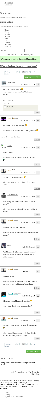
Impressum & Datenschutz (14, 397)
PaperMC (9, 382)
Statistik (7, 42)
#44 (38, 172)
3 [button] (17, 72)
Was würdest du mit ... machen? (18, 66)
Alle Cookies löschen (19, 372)
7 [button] (29, 72)
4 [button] (20, 72)
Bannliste (8, 44)
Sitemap (7, 395)
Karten (7, 38)
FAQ (6, 40)
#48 (38, 271)
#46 (38, 222)
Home (7, 30)
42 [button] (34, 72)
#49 (38, 296)
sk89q (36, 380)
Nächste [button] (7, 74)
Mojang (30, 380)
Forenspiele (28, 55)
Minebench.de (7, 380)
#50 (38, 320)
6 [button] (26, 72)
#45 (38, 196)
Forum (7, 32)
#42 (38, 120)
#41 (38, 84)
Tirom (9, 146)
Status (7, 392)
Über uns (8, 46)
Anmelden (8, 5)
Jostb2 (9, 245)
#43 (38, 147)
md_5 (2, 382)
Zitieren (37, 112)
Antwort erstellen (32, 77)
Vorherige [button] (8, 72)
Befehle (7, 36)
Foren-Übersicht (10, 55)
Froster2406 (11, 82)
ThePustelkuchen (12, 195)
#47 (38, 247)
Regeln (7, 34)
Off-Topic (20, 55)
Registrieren (9, 3)
